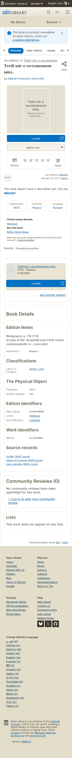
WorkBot (64, 174)
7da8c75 (26, 741)
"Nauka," (37, 207)
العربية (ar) (12, 641)
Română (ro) (13, 685)
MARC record (22, 456)
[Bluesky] (40, 623)
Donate (37, 3)
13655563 (34, 420)
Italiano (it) (12, 673)
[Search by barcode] (57, 12)
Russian (58, 207)
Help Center (44, 602)
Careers (10, 574)
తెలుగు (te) (12, 693)
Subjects (42, 574)
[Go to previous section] (4, 50)
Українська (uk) (15, 697)
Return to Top (45, 586)
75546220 (34, 415)
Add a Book (44, 614)
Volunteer (11, 566)
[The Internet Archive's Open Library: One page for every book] (16, 12)
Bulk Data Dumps (16, 609)
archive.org (17, 735)
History (64, 178)
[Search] (49, 12)
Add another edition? (53, 295)
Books (41, 566)
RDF (58, 542)
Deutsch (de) (13, 649)
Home (40, 562)
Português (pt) (14, 681)
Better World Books (18, 232)
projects (15, 732)
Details (51, 50)
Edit (7, 177)
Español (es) (13, 657)
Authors (42, 570)
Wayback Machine (45, 732)
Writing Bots (13, 614)
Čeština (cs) (13, 645)
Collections (43, 578)
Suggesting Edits (47, 609)
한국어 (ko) (12, 677)
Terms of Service (16, 582)
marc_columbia (14, 464)
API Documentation (17, 605)
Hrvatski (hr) (13, 669)
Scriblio (10, 456)
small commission (26, 240)
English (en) (13, 653)
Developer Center (16, 602)
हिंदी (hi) (10, 665)
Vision (9, 562)
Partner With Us (15, 570)
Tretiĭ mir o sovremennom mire (46, 60)
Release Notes (45, 618)
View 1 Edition (34, 50)
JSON (65, 542)
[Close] (62, 33)
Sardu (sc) (12, 689)
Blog (8, 578)
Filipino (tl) (12, 706)
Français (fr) (13, 661)
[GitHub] (55, 623)
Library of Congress (16, 460)
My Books (18, 22)
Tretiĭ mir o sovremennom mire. (36, 266)
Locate (36, 138)
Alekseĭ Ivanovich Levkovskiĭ (26, 78)
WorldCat (12, 223)
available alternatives (26, 39)
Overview (16, 50)
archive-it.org (38, 735)
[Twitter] (48, 623)
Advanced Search (47, 582)
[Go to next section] (67, 50)
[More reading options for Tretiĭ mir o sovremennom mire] (62, 147)
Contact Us (43, 605)
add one (9, 192)
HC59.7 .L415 (36, 368)
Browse (52, 22)
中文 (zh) (11, 702)
